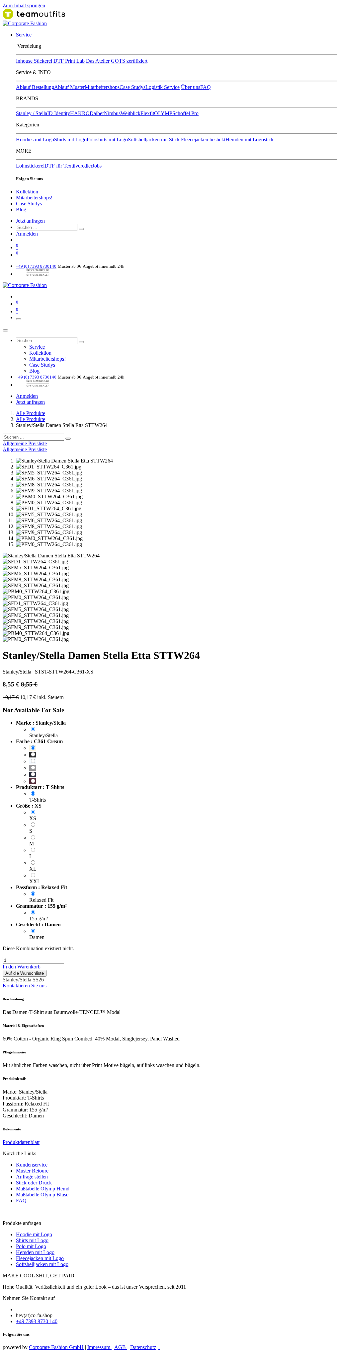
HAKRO (80, 113)
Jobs (97, 166)
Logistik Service (162, 87)
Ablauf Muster (69, 87)
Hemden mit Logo (35, 1252)
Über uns (190, 87)
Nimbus (112, 113)
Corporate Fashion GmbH (56, 1347)
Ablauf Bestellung (35, 87)
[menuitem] (24, 34)
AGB (120, 1347)
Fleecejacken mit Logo (40, 1258)
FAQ (205, 87)
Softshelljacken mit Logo (42, 1264)
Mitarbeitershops (102, 87)
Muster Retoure (32, 1171)
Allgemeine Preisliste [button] (25, 443)
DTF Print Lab (69, 61)
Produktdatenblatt (21, 1142)
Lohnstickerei (30, 166)
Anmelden (27, 234)
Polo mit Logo (31, 1246)
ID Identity (58, 113)
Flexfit (147, 113)
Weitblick (130, 113)
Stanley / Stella (31, 113)
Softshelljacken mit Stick (154, 139)
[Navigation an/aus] (18, 319)
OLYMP (163, 113)
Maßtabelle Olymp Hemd (42, 1188)
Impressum (99, 1347)
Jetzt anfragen (30, 221)
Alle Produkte (30, 413)
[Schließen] (5, 330)
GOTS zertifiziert (129, 61)
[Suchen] (81, 229)
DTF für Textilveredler (68, 166)
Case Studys (132, 87)
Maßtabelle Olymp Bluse (42, 1194)
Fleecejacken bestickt (203, 139)
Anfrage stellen (32, 1176)
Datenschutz (143, 1347)
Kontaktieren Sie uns (24, 985)
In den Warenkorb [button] (22, 966)
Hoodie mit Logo (34, 1234)
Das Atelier (98, 61)
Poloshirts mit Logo (107, 139)
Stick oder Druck (34, 1182)
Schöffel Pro (185, 113)
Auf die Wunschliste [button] (24, 973)
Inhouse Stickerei (34, 61)
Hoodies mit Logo (35, 139)
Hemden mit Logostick (249, 139)
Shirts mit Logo (70, 139)
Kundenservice (31, 1165)
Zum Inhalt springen (24, 5)
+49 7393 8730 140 (36, 1321)
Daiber (97, 113)
